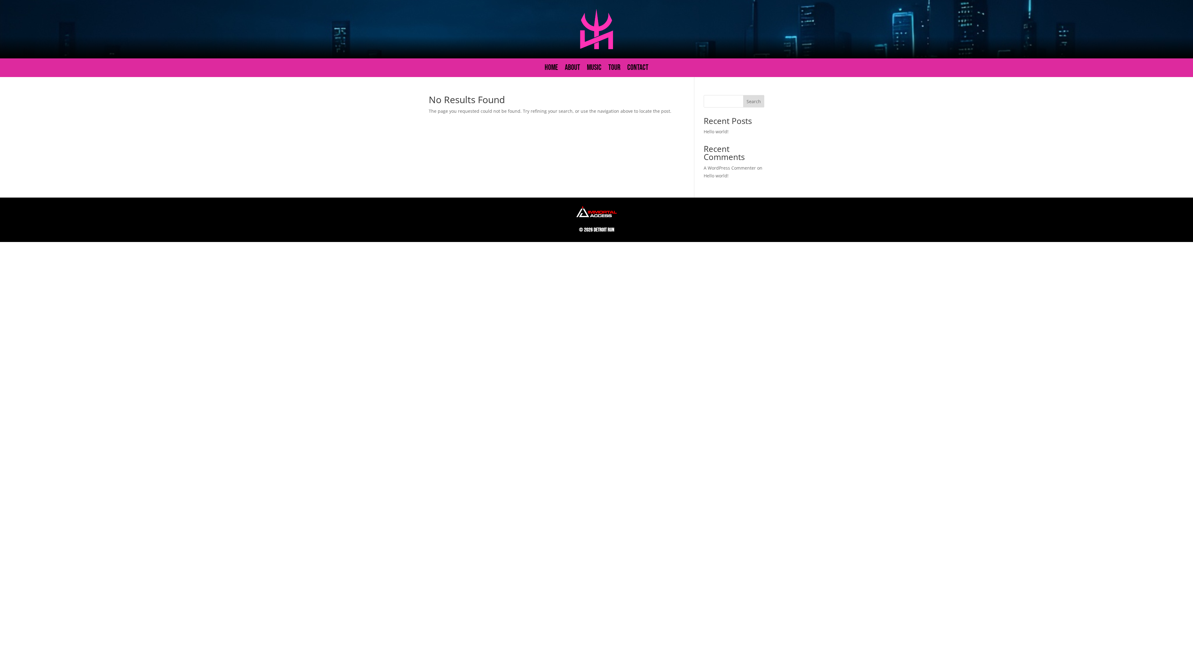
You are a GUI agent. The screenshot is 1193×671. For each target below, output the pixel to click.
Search (754, 101)
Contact (637, 69)
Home (551, 69)
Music (594, 69)
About (572, 69)
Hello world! (716, 132)
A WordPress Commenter (730, 168)
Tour (614, 69)
